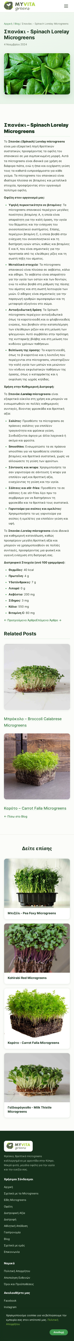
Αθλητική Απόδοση (16, 1226)
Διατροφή (10, 1219)
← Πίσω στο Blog (15, 816)
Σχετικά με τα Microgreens (21, 1193)
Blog (17, 23)
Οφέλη (8, 1206)
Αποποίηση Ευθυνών (17, 1277)
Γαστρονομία (12, 1232)
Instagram (10, 1307)
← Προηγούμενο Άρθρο (20, 620)
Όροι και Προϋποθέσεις (19, 1284)
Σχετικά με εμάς (14, 1245)
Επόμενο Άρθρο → (48, 620)
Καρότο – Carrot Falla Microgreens (35, 808)
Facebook (10, 1300)
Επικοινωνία (12, 1252)
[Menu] (66, 6)
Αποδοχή (59, 1332)
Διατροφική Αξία (14, 1213)
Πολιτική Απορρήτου (17, 1271)
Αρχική (8, 23)
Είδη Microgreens (15, 1200)
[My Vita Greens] (19, 6)
